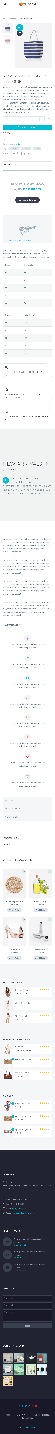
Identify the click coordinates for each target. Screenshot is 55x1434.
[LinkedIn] (25, 153)
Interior (13, 18)
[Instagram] (29, 1406)
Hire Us (34, 1415)
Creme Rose (14, 949)
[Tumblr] (21, 153)
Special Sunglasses (23, 1129)
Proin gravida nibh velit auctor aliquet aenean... (29, 1240)
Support (8, 1415)
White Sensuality (22, 1003)
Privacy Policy (27, 1418)
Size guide (9, 132)
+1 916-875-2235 (20, 1199)
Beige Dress (20, 1046)
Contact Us (21, 1415)
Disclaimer (46, 1415)
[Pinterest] (18, 153)
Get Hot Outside (22, 990)
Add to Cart (27, 127)
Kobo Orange (40, 901)
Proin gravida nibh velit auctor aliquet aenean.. (29, 1253)
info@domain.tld (19, 1208)
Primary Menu (50, 4)
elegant (14, 148)
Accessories (41, 949)
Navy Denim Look (22, 1103)
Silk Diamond (21, 1016)
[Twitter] (14, 153)
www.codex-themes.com (24, 1213)
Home (5, 18)
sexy (37, 148)
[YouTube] (36, 1406)
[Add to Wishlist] (24, 871)
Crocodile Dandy (22, 1072)
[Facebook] (10, 153)
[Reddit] (29, 153)
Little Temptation (23, 1059)
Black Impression (14, 901)
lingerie (26, 148)
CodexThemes (30, 1427)
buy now (27, 200)
